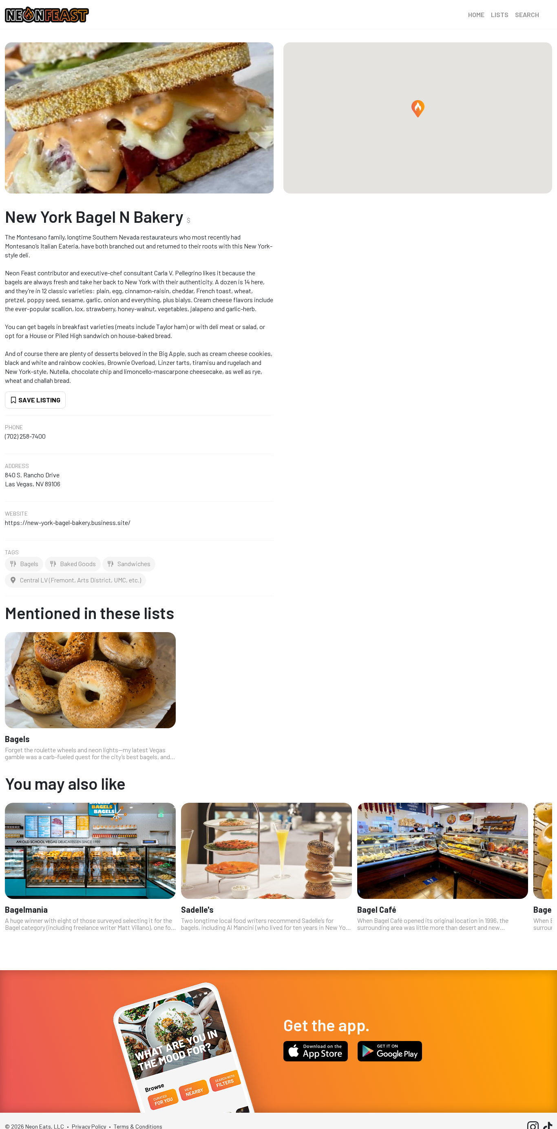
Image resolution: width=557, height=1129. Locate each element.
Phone (14, 427)
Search (527, 14)
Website (16, 513)
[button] (417, 109)
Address (17, 466)
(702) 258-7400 (25, 436)
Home (476, 14)
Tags (12, 552)
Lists (499, 14)
